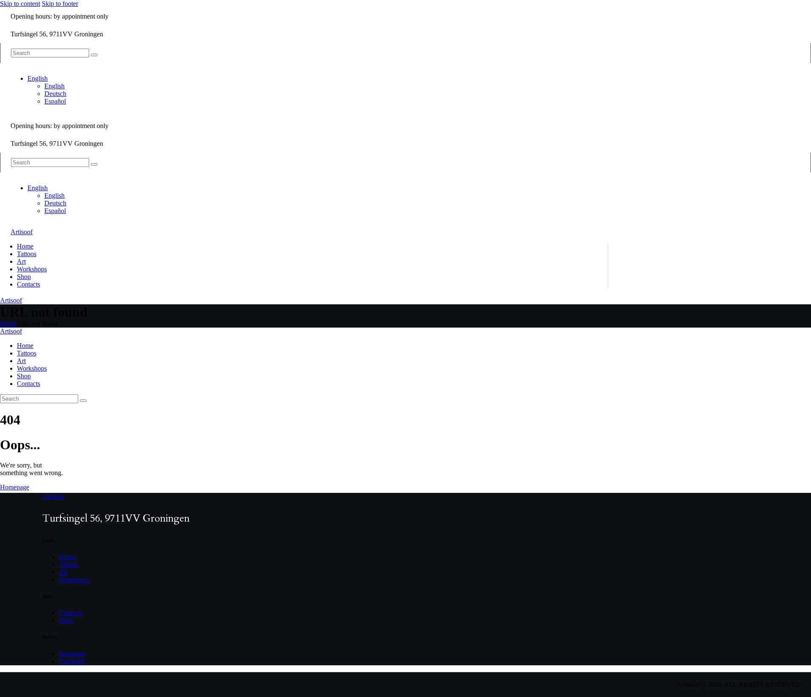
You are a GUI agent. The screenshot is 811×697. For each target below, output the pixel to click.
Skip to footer (60, 3)
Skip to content (20, 3)
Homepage (14, 487)
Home (8, 323)
